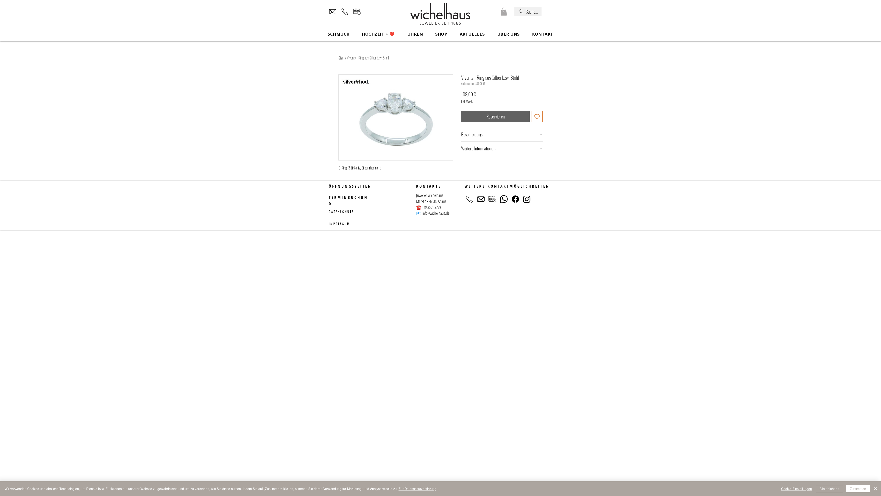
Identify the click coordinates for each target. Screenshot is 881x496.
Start (341, 58)
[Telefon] (344, 11)
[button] (503, 12)
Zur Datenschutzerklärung (417, 488)
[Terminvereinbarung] (357, 11)
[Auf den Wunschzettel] (537, 116)
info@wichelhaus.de (435, 213)
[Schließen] (875, 488)
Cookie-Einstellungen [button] (796, 488)
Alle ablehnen (829, 488)
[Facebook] (515, 199)
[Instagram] (527, 199)
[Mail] (332, 11)
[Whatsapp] (504, 199)
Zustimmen (858, 488)
